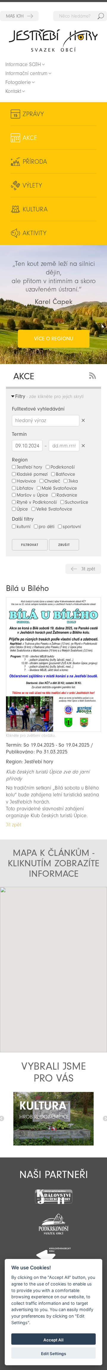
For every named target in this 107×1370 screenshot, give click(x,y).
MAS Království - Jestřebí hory (19, 16)
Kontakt (13, 91)
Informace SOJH (23, 64)
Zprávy (33, 114)
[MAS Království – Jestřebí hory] (53, 1193)
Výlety (32, 185)
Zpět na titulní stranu (53, 40)
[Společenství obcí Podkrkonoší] (53, 1222)
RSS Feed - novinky (93, 375)
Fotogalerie (18, 82)
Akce (30, 138)
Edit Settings (53, 1353)
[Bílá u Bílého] (53, 730)
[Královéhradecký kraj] (53, 1252)
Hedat (100, 16)
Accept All (53, 1340)
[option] (53, 1119)
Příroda (35, 162)
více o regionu (53, 339)
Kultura (35, 209)
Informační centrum (26, 73)
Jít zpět (88, 569)
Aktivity (34, 233)
